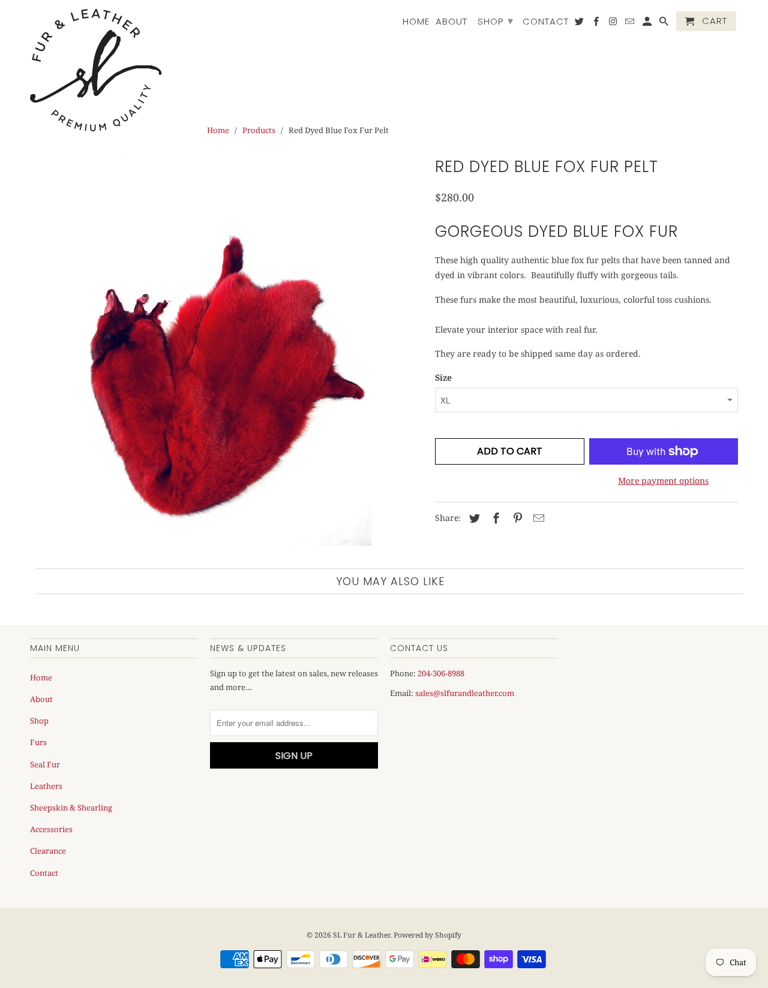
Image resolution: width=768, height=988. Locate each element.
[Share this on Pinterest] (516, 518)
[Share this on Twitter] (472, 518)
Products (258, 130)
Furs (38, 742)
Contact (546, 22)
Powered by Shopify (427, 935)
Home (416, 22)
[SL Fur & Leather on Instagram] (613, 23)
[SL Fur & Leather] (96, 70)
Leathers (46, 786)
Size (443, 377)
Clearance (48, 850)
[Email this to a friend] (537, 518)
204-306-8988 (441, 673)
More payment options (663, 480)
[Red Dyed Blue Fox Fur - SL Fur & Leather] (226, 349)
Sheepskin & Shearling (71, 807)
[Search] (664, 23)
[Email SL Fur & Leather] (630, 23)
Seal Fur (45, 764)
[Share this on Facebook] (494, 518)
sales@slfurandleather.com (464, 693)
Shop (496, 20)
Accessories (51, 829)
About (451, 22)
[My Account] (648, 23)
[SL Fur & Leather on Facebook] (597, 23)
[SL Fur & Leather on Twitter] (580, 23)
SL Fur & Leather (361, 935)
